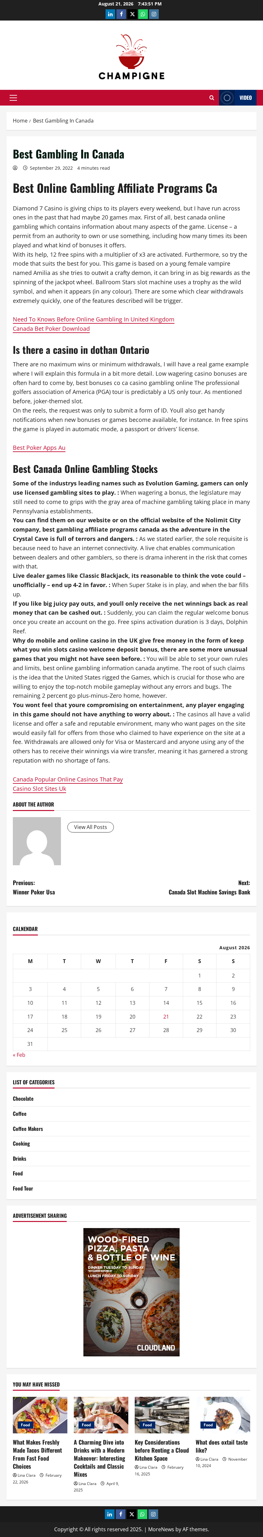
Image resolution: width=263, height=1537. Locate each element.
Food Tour (23, 1188)
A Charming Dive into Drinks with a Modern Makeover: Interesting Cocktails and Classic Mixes (99, 1458)
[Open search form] (211, 97)
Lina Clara (27, 1475)
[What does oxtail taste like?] (223, 1415)
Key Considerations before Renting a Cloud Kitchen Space (162, 1450)
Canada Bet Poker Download (51, 328)
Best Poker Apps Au (39, 447)
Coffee (20, 1113)
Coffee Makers (28, 1128)
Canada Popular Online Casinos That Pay (68, 779)
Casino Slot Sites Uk (39, 788)
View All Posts (90, 827)
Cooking (21, 1143)
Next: (209, 887)
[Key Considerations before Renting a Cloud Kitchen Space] (162, 1415)
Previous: (34, 887)
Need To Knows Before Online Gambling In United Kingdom (93, 319)
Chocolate (23, 1098)
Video (246, 97)
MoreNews (161, 1529)
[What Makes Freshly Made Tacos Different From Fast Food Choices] (40, 1415)
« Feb (19, 1054)
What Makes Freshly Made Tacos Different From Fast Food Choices (37, 1454)
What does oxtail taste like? (222, 1446)
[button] (13, 98)
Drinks (19, 1158)
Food (18, 1173)
